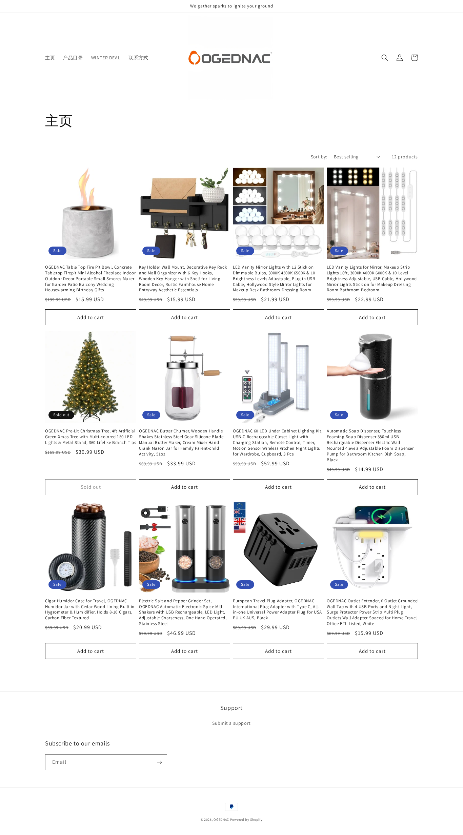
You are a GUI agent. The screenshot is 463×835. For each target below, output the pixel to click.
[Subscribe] (159, 762)
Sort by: (319, 157)
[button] (384, 57)
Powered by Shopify (246, 819)
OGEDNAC (221, 819)
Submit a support (231, 723)
